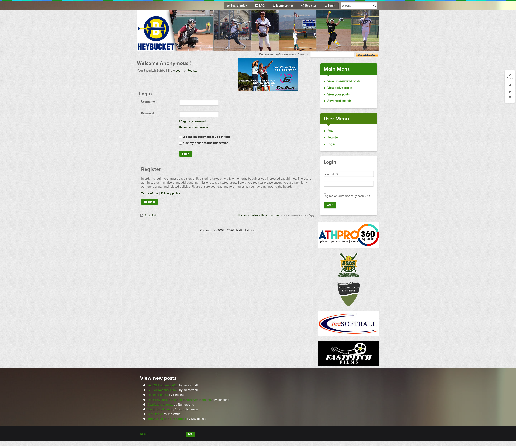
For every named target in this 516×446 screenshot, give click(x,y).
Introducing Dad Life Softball (166, 418)
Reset (143, 433)
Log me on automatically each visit (206, 136)
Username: (148, 101)
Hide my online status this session (205, 143)
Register (192, 70)
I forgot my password (192, 121)
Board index (151, 215)
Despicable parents (160, 404)
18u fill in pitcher (158, 409)
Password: (148, 113)
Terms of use (149, 193)
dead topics (155, 414)
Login (179, 70)
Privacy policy (170, 193)
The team (243, 215)
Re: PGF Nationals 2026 (162, 385)
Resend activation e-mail (194, 127)
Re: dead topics (157, 394)
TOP (190, 434)
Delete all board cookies (265, 215)
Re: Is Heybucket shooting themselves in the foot (180, 399)
